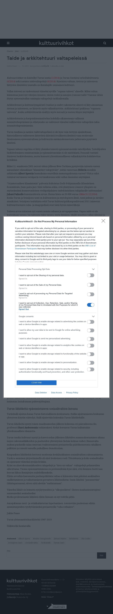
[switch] (90, 275)
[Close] (104, 221)
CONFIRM (37, 383)
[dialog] (56, 307)
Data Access (56, 392)
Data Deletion (41, 392)
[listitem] (56, 269)
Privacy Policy (72, 392)
